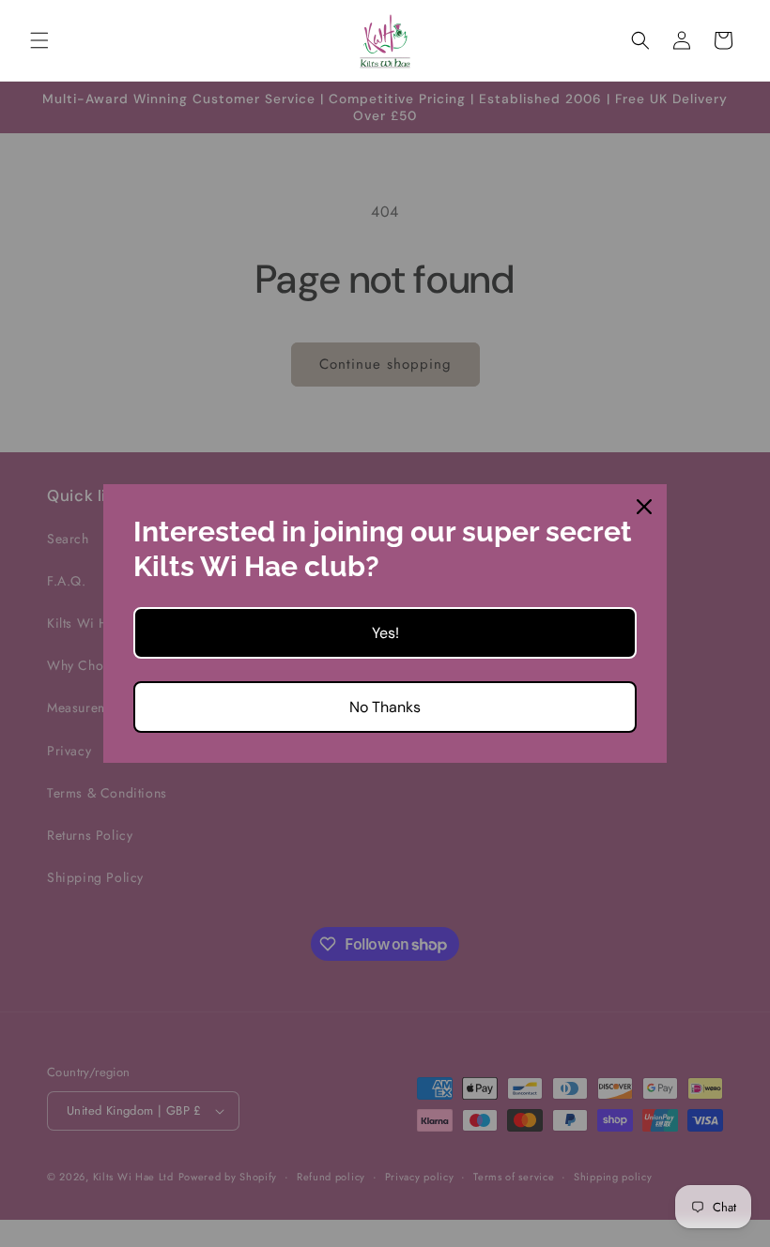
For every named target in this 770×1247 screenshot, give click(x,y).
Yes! (385, 633)
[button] (39, 40)
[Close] (644, 506)
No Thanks (385, 707)
